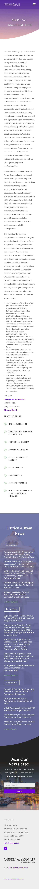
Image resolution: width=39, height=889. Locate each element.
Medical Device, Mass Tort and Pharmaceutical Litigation (20, 493)
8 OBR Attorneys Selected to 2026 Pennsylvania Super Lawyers (19, 709)
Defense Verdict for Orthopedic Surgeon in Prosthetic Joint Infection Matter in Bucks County (19, 563)
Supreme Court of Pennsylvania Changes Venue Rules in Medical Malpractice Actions (19, 618)
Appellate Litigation (18, 483)
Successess (11, 545)
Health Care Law (16, 468)
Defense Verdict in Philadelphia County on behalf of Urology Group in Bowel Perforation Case (19, 554)
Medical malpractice (18, 424)
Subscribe (19, 791)
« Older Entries (11, 602)
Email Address (8, 782)
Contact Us (24, 868)
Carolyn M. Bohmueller (14, 399)
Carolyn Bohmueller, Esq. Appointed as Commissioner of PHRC (18, 701)
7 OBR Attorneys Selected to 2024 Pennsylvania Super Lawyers (19, 722)
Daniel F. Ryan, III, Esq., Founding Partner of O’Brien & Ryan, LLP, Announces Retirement (19, 691)
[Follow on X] (5, 848)
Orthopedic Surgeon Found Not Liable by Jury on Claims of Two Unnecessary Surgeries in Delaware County (18, 574)
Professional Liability (19, 442)
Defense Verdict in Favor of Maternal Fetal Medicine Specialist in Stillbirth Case (16, 594)
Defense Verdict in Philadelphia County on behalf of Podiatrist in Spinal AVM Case (19, 585)
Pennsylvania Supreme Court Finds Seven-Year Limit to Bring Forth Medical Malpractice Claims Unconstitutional (18, 657)
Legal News (11, 609)
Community (12, 682)
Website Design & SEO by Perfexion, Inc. (14, 879)
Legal (17, 868)
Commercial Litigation (18, 450)
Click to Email (10, 410)
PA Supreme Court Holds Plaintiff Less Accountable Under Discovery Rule (19, 667)
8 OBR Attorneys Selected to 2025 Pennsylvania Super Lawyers (19, 716)
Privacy (11, 868)
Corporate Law (15, 475)
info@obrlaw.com (11, 843)
